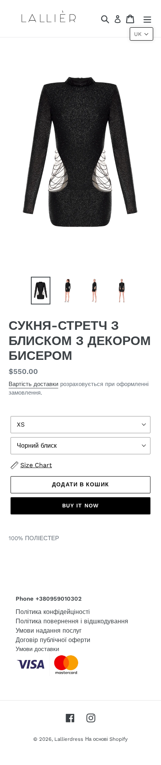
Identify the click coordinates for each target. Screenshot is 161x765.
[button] (141, 34)
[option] (40, 290)
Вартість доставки (33, 384)
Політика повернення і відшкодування (72, 621)
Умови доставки (37, 649)
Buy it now (80, 505)
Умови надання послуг (49, 630)
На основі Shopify (106, 739)
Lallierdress (68, 739)
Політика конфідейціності (53, 612)
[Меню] (147, 18)
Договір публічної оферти (53, 640)
